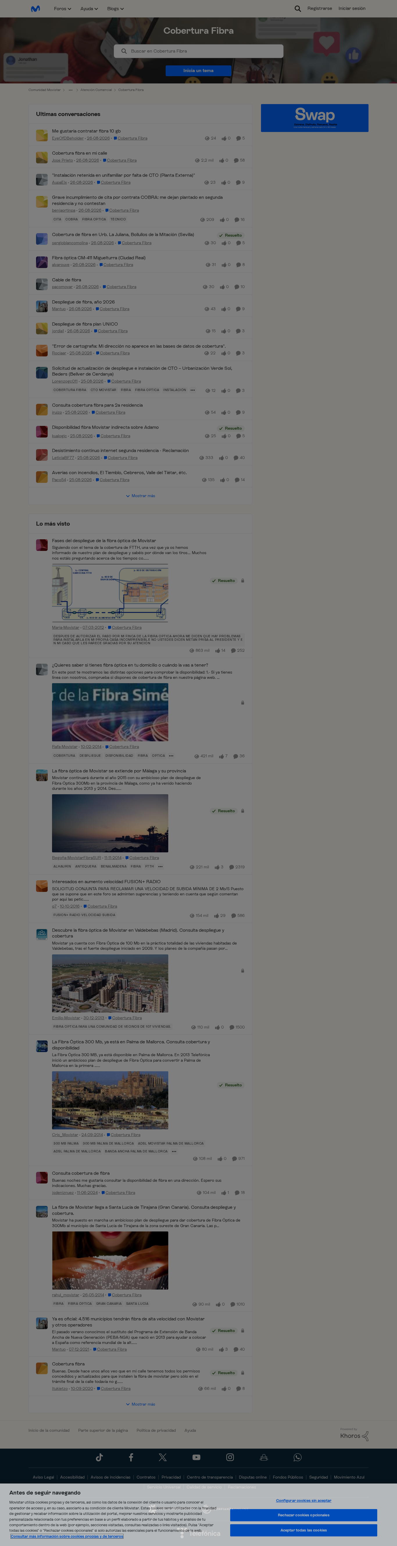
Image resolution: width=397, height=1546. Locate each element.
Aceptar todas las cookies (303, 1530)
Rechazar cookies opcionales (304, 1515)
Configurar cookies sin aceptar (304, 1500)
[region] (198, 1514)
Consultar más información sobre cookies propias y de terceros (67, 1536)
